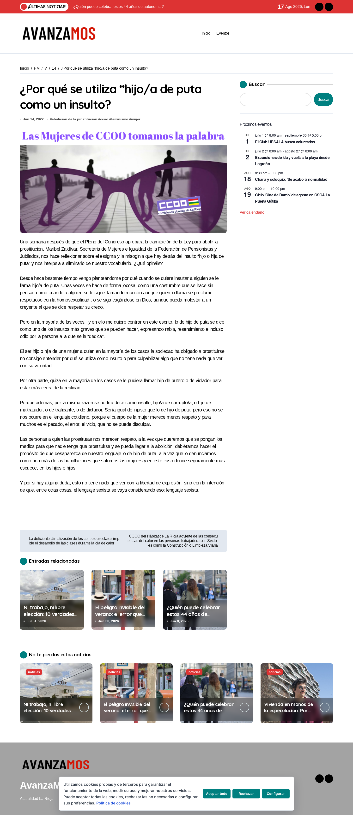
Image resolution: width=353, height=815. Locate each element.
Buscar (257, 84)
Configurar (276, 793)
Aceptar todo (216, 793)
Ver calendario (252, 212)
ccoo (104, 119)
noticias (34, 672)
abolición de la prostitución (74, 119)
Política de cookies (113, 803)
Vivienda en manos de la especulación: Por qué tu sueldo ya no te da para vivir (288, 713)
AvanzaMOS (47, 785)
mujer (135, 119)
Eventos (223, 33)
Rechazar (246, 793)
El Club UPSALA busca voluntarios (285, 142)
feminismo (119, 119)
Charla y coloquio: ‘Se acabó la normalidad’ (291, 179)
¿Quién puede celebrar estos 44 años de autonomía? (193, 614)
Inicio (206, 33)
